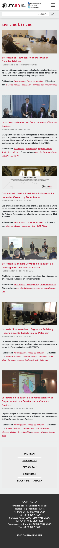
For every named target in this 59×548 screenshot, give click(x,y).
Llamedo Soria (22, 360)
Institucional (19, 81)
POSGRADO (30, 461)
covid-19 (15, 156)
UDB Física (42, 226)
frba (51, 356)
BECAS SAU (29, 467)
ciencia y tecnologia (40, 428)
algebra (9, 356)
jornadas (35, 432)
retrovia (34, 360)
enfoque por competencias (45, 85)
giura (4, 360)
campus (17, 356)
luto (33, 226)
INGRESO (29, 454)
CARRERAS (29, 474)
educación (26, 85)
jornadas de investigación (43, 288)
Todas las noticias (34, 81)
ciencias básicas (13, 85)
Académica (19, 149)
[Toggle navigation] (53, 5)
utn (3, 292)
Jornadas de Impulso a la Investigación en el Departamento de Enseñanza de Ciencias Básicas (27, 401)
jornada (11, 360)
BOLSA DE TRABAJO (29, 481)
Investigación (32, 284)
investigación (24, 432)
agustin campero (13, 428)
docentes (26, 226)
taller (42, 360)
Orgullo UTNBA (45, 149)
